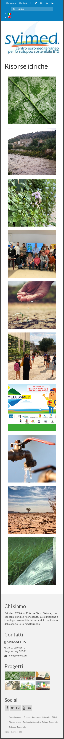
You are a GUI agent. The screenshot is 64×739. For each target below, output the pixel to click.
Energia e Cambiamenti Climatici (37, 717)
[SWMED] (32, 459)
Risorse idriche (15, 722)
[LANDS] (32, 100)
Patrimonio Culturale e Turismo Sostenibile (40, 722)
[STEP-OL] (12, 685)
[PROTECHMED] (27, 676)
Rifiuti (54, 717)
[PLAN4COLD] (42, 685)
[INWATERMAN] (32, 561)
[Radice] (42, 676)
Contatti (23, 3)
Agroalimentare (15, 717)
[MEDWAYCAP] (32, 305)
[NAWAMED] (32, 356)
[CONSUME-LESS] (32, 407)
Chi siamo (11, 3)
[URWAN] (32, 203)
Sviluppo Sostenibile (17, 727)
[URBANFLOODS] (32, 151)
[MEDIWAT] (32, 510)
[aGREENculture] (27, 685)
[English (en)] (9, 17)
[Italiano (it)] (9, 13)
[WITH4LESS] (32, 254)
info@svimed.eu (17, 655)
